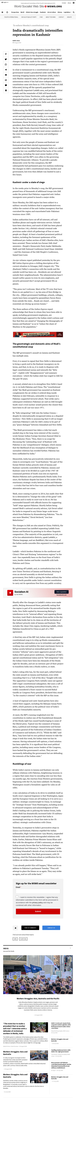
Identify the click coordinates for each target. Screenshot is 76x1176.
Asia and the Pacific (8, 951)
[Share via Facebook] (5, 54)
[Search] (73, 13)
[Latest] (7, 13)
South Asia (23, 939)
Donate (69, 17)
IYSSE (41, 17)
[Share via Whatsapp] (5, 64)
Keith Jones (16, 40)
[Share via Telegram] (5, 69)
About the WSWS (51, 17)
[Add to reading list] (5, 90)
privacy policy (37, 903)
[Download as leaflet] (5, 80)
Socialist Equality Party (28, 17)
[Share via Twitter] (5, 59)
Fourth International (11, 17)
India (15, 939)
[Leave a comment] (5, 85)
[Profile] (73, 3)
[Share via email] (5, 74)
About (69, 3)
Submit (38, 911)
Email (18, 887)
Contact (64, 3)
